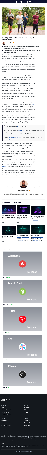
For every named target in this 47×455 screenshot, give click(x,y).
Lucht (4, 360)
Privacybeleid (27, 422)
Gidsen (25, 409)
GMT (33, 104)
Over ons (2, 407)
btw (25, 108)
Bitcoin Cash (6, 305)
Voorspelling (26, 412)
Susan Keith (6, 220)
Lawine (5, 277)
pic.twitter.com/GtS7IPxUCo (15, 137)
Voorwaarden (27, 420)
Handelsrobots (4, 420)
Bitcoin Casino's (4, 427)
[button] (45, 2)
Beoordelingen (27, 407)
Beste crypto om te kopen (6, 425)
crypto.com (4, 166)
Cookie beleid (27, 425)
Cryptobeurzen (4, 422)
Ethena (5, 387)
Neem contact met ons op (6, 409)
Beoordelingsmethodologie (6, 414)
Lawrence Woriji (22, 190)
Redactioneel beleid (5, 412)
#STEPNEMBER (21, 130)
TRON (4, 332)
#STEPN (19, 126)
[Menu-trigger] (5, 1)
